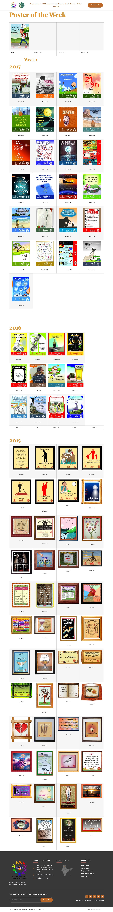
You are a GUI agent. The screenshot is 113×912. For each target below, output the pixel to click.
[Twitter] (90, 896)
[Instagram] (94, 896)
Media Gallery (69, 4)
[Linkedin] (102, 896)
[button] (95, 5)
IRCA (79, 4)
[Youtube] (98, 896)
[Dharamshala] (65, 866)
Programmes (34, 4)
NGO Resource (47, 4)
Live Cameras (59, 4)
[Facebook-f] (86, 896)
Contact (56, 6)
